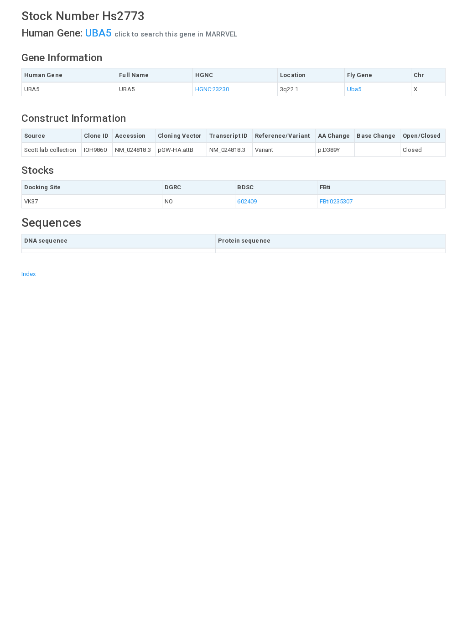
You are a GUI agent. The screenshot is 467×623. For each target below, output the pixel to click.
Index (28, 273)
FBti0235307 (336, 201)
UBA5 (99, 33)
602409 (247, 201)
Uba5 (354, 89)
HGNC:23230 (212, 89)
